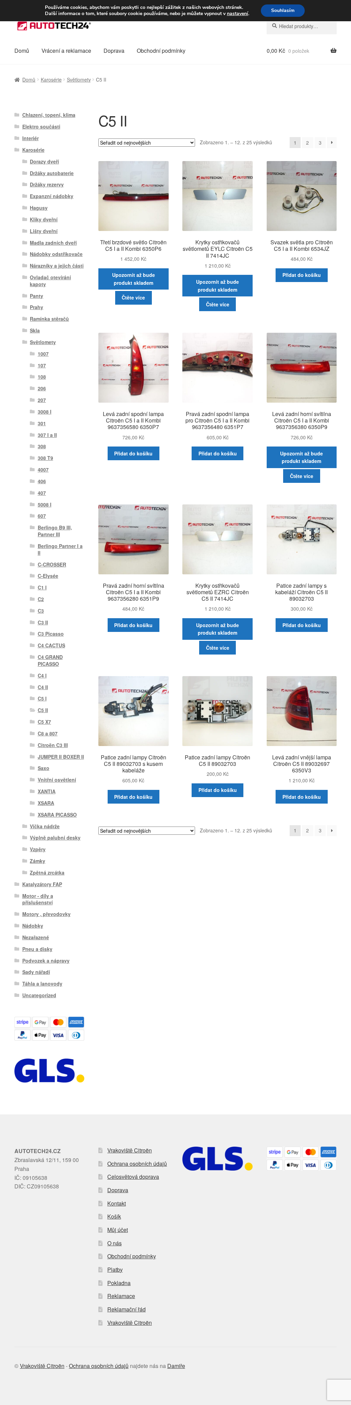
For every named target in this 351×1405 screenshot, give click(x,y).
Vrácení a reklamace (66, 50)
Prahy (36, 307)
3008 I (44, 411)
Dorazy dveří (44, 161)
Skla (35, 330)
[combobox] (302, 26)
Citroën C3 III (53, 745)
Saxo (43, 768)
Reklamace (121, 1296)
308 (42, 446)
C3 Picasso (51, 633)
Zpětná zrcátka (47, 872)
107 (42, 365)
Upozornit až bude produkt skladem (133, 278)
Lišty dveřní (44, 231)
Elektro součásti (41, 126)
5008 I (44, 504)
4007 (43, 469)
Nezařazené (35, 937)
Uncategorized (39, 995)
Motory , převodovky (46, 914)
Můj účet (117, 1230)
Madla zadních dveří (53, 242)
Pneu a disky (37, 948)
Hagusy (39, 207)
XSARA (46, 802)
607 (42, 515)
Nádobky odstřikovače (56, 254)
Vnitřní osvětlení (57, 779)
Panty (36, 295)
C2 (41, 599)
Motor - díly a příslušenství (37, 899)
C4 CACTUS (51, 645)
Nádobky (32, 925)
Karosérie (51, 79)
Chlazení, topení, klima (48, 114)
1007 (43, 353)
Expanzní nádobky (51, 196)
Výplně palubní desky (55, 837)
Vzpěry (38, 849)
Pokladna (119, 1283)
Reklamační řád (126, 1309)
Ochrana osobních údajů (137, 1164)
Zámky (37, 860)
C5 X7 (44, 721)
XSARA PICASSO (57, 814)
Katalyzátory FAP (42, 884)
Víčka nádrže (45, 826)
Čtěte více (133, 297)
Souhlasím (282, 10)
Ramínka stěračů (49, 318)
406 (42, 481)
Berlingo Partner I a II (60, 549)
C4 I (42, 675)
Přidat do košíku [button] (301, 274)
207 (42, 399)
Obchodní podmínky (161, 50)
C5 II (43, 710)
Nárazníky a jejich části (57, 265)
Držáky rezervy (47, 184)
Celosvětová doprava (133, 1177)
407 (42, 492)
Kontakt (116, 1203)
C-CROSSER (52, 564)
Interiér (30, 138)
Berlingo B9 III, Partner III (55, 531)
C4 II (43, 687)
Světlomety (79, 79)
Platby (115, 1269)
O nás (114, 1243)
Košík (114, 1216)
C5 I (42, 698)
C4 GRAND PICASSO (50, 660)
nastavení (237, 14)
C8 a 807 (48, 733)
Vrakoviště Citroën (129, 1150)
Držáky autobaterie (52, 173)
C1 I (42, 587)
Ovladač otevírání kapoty (50, 281)
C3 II (43, 622)
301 (42, 423)
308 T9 (45, 457)
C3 (41, 610)
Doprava (114, 50)
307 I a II (47, 434)
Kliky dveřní (44, 219)
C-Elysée (48, 575)
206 (42, 388)
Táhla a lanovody (42, 983)
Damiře (176, 1366)
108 (42, 376)
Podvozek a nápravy (46, 960)
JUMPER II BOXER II (61, 756)
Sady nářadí (36, 971)
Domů (21, 50)
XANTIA (47, 791)
